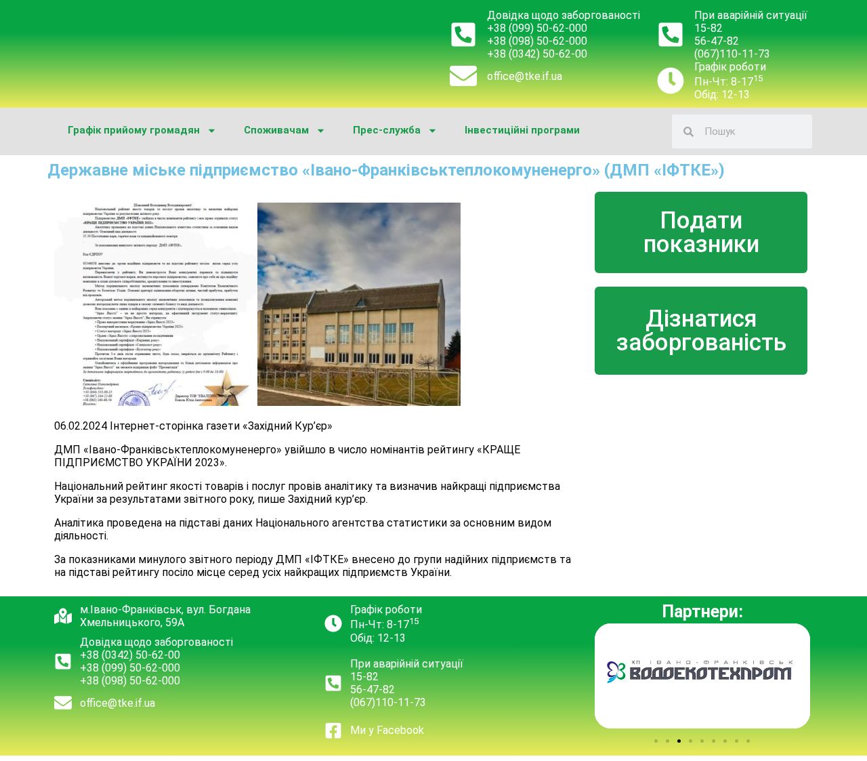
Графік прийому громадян (134, 130)
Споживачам (276, 130)
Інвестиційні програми (522, 130)
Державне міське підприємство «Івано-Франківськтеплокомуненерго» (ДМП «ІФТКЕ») (386, 170)
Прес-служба (387, 130)
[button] (656, 741)
